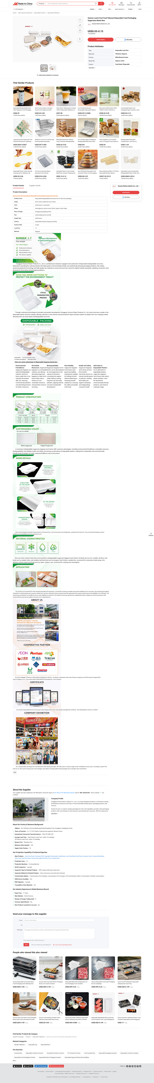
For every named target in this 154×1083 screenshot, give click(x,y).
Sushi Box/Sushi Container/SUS (34, 856)
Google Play (28, 1066)
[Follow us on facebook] (127, 1066)
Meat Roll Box (43, 858)
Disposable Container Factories (34, 1053)
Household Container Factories (55, 1053)
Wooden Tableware (19, 1044)
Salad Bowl (62, 856)
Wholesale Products (77, 1071)
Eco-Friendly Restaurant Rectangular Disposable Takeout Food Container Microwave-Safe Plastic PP (87, 109)
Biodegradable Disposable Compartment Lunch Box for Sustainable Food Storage (129, 141)
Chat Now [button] (129, 40)
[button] (96, 3)
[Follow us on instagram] (132, 1066)
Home (14, 13)
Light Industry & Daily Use (25, 13)
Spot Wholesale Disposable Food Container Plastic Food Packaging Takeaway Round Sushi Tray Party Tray (87, 172)
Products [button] (41, 4)
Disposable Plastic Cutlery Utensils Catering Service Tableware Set (22, 172)
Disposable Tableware (54, 13)
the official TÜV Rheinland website (64, 793)
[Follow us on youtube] (135, 1066)
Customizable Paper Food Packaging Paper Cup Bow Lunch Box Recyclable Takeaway (130, 109)
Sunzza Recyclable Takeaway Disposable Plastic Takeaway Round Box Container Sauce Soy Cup (76, 1019)
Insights (114, 1071)
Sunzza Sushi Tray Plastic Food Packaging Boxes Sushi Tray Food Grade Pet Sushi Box (24, 1019)
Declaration (95, 1077)
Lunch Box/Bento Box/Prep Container (77, 856)
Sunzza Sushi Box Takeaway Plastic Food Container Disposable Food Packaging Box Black (129, 1019)
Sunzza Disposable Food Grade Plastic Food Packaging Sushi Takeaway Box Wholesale (23, 983)
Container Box (18, 1053)
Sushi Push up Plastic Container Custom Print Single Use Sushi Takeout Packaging (43, 109)
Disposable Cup (33, 1044)
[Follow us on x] (130, 1066)
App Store (17, 1066)
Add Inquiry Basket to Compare (48, 75)
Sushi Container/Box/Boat (96, 856)
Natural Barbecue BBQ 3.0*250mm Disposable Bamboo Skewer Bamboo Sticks (109, 172)
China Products (49, 1071)
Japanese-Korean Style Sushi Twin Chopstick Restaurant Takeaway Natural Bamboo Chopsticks (22, 141)
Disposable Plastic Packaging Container (50, 1057)
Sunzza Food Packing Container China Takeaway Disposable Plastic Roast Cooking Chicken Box (49, 1019)
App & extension (119, 9)
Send (26, 944)
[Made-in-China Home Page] (22, 4)
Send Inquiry (101, 39)
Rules (140, 9)
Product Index (107, 1071)
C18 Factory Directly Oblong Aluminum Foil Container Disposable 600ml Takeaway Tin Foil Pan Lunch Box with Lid (43, 172)
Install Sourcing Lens (57, 1066)
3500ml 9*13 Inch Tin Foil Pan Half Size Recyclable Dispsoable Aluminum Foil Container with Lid (44, 141)
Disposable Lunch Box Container (129, 1053)
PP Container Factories (74, 1053)
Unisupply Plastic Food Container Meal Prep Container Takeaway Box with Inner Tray (66, 172)
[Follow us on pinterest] (138, 1066)
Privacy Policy (104, 1077)
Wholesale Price (87, 1071)
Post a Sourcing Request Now (62, 945)
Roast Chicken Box (33, 858)
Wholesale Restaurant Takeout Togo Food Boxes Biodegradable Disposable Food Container (65, 141)
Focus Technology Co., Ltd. (64, 1077)
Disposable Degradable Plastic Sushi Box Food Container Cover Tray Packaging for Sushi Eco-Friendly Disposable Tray (102, 1019)
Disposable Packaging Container (108, 1053)
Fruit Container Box (54, 858)
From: (21, 920)
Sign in (139, 5)
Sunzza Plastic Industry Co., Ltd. (101, 23)
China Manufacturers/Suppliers (62, 1071)
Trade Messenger (41, 1066)
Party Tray (18, 858)
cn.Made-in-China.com (93, 1073)
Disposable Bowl (45, 1044)
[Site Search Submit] (101, 3)
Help (109, 9)
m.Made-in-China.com (81, 1073)
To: (22, 925)
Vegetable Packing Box (51, 856)
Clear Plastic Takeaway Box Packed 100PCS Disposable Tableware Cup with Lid (66, 109)
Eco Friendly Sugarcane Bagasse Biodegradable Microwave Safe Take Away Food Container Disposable (87, 141)
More (14, 1060)
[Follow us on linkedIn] (140, 1066)
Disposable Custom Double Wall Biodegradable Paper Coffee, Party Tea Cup (130, 172)
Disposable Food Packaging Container (24, 1057)
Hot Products (41, 1071)
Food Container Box (89, 1053)
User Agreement (87, 1077)
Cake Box (24, 858)
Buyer (100, 9)
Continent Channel (97, 1071)
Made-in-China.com (69, 1073)
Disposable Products (40, 13)
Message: (20, 930)
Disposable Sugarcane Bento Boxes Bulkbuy (77, 1057)
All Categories (19, 9)
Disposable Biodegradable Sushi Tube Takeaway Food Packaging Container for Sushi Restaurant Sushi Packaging (22, 109)
